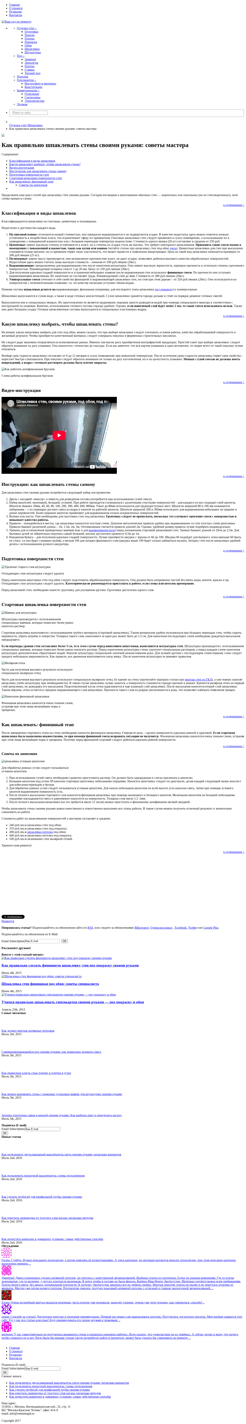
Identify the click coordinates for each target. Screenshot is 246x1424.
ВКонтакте (142, 927)
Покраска (31, 42)
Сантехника (32, 97)
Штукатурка (33, 52)
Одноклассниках (161, 927)
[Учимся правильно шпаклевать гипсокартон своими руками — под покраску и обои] (59, 994)
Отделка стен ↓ (27, 28)
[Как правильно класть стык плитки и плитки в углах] (8, 1064)
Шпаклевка (32, 49)
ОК (64, 941)
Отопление (32, 94)
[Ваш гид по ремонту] (123, 21)
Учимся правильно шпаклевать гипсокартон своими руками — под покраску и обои (73, 1002)
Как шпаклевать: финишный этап (31, 181)
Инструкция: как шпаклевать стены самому (37, 171)
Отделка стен (18, 125)
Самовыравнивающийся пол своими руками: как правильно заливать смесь (51, 1051)
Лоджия (22, 104)
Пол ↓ (21, 55)
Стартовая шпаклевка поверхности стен (35, 178)
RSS (90, 927)
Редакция (15, 11)
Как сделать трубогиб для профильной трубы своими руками (42, 1196)
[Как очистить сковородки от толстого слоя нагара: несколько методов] (8, 1208)
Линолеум (31, 62)
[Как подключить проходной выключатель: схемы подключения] (8, 1166)
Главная (14, 4)
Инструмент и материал (40, 83)
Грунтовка (31, 31)
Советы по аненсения (33, 185)
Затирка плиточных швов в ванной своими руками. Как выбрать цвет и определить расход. (62, 1115)
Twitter (192, 927)
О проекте (16, 8)
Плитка (29, 38)
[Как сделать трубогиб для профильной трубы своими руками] (8, 1187)
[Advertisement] (117, 884)
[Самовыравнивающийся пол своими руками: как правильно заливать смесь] (8, 1042)
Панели (30, 35)
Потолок (22, 76)
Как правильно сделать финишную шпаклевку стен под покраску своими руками (70, 965)
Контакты (15, 15)
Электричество (34, 100)
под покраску (164, 289)
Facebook (181, 927)
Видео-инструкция (21, 167)
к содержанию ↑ (233, 205)
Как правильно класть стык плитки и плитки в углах (36, 1073)
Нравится (8, 921)
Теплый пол (32, 73)
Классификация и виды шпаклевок (32, 160)
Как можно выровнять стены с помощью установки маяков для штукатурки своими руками (62, 1094)
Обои (28, 45)
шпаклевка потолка (40, 832)
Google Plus (210, 927)
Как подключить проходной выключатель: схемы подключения (43, 1175)
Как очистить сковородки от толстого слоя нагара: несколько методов (47, 1218)
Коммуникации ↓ (28, 90)
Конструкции (33, 87)
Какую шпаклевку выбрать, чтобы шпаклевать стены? (45, 164)
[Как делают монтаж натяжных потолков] (8, 1021)
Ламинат (30, 59)
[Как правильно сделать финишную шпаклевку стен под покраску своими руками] (57, 958)
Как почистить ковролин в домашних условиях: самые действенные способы (52, 1239)
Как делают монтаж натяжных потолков (28, 1030)
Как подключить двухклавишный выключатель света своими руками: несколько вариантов (61, 1154)
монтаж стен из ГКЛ (198, 679)
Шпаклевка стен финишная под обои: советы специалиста (50, 984)
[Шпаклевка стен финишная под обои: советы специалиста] (41, 976)
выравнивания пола (102, 530)
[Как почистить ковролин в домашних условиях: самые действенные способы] (8, 1230)
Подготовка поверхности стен (29, 174)
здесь (173, 248)
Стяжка (29, 69)
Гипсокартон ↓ (26, 80)
